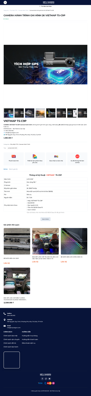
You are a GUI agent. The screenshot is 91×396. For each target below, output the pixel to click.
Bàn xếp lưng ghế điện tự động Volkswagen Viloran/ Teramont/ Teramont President (15, 299)
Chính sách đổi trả (10, 343)
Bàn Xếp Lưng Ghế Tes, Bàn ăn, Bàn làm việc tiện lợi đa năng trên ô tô (45, 257)
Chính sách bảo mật (10, 336)
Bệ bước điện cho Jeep (11, 258)
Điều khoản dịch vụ (28, 343)
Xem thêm (45, 219)
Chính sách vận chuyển (12, 339)
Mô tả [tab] (5, 169)
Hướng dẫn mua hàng (29, 336)
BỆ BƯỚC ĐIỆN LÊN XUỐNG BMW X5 (71, 257)
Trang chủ (6, 10)
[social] (42, 378)
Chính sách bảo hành (11, 347)
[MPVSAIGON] (48, 2)
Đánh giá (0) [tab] (13, 169)
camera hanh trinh (12, 148)
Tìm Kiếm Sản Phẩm (46, 6)
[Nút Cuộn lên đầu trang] (88, 388)
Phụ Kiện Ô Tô (13, 10)
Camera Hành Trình (23, 10)
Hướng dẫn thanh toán (30, 339)
